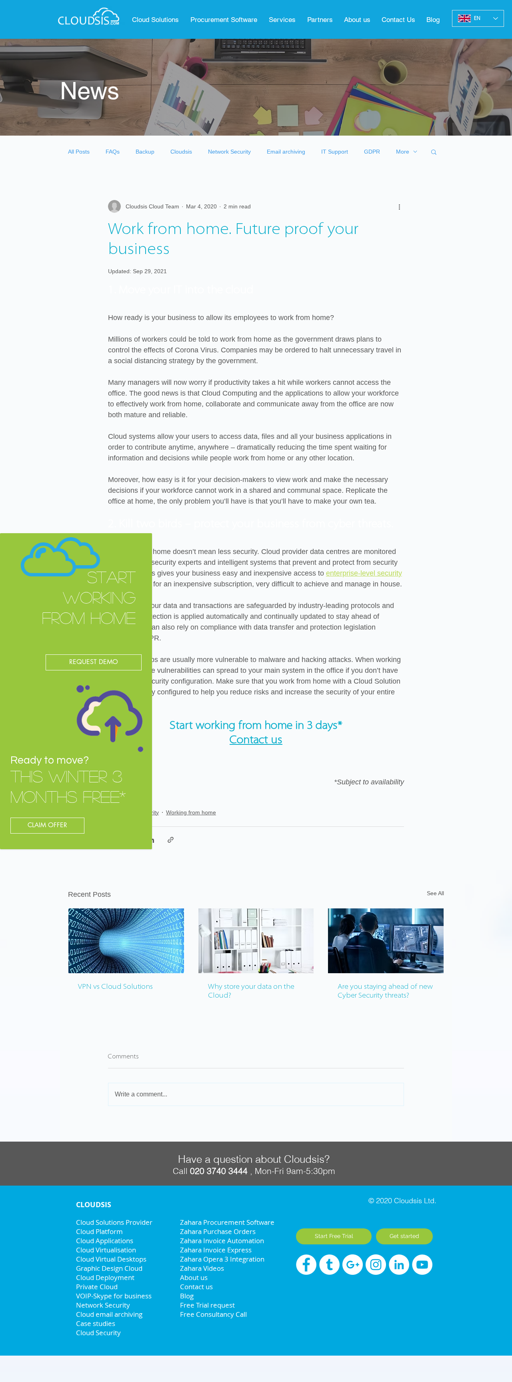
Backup (145, 151)
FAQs (113, 151)
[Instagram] (376, 1264)
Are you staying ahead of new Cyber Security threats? (385, 992)
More (402, 151)
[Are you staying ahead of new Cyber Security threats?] (386, 940)
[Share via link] (170, 840)
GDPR (372, 151)
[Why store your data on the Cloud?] (256, 940)
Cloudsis (181, 151)
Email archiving (286, 151)
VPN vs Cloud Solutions (115, 987)
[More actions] (399, 206)
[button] (225, 20)
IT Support (334, 151)
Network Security (229, 151)
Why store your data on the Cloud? (251, 992)
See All (435, 893)
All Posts (79, 151)
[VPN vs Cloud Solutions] (126, 940)
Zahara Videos (202, 1268)
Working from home (191, 812)
